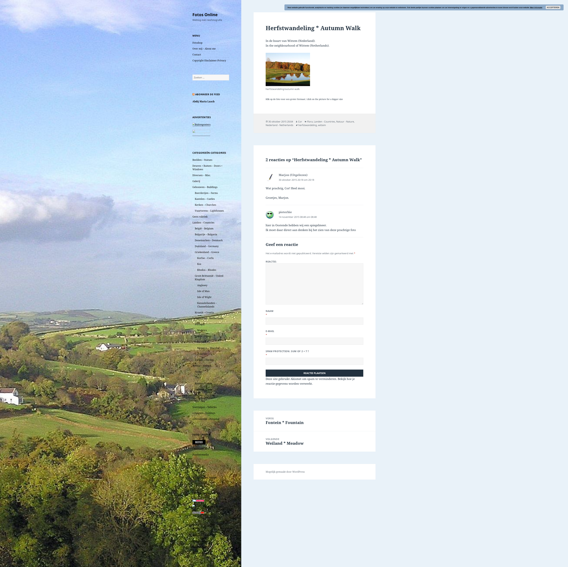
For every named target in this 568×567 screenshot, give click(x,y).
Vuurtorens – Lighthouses (209, 210)
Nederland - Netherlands (279, 125)
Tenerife (202, 354)
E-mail (270, 331)
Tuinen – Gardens (205, 395)
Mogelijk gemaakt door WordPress (285, 471)
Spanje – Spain (203, 336)
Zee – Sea (200, 401)
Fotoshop (197, 42)
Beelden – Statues (202, 159)
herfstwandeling (307, 125)
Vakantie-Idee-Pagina (204, 477)
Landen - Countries (324, 121)
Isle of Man (203, 291)
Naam (269, 311)
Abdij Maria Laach (203, 101)
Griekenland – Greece (207, 252)
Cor (300, 121)
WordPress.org (200, 553)
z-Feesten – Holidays (203, 413)
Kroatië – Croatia (204, 312)
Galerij (196, 181)
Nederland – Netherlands (209, 318)
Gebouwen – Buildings (204, 187)
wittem (322, 125)
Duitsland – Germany (207, 246)
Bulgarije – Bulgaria (206, 234)
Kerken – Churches (205, 204)
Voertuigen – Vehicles (204, 407)
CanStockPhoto (200, 448)
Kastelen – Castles (205, 199)
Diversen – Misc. (201, 175)
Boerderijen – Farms (206, 193)
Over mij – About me (204, 48)
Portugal (200, 324)
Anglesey (202, 285)
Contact (196, 54)
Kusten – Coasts (203, 383)
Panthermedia (200, 454)
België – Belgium (204, 228)
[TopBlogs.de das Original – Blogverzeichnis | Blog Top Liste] (198, 512)
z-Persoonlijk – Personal (205, 419)
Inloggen (197, 535)
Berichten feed (200, 541)
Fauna (198, 371)
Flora (198, 377)
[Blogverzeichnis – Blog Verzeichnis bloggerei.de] (198, 500)
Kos (199, 264)
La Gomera (203, 342)
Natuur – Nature (201, 365)
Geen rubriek (200, 216)
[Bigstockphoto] (198, 442)
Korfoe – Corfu (205, 258)
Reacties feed (200, 547)
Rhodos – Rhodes (206, 270)
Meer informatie (536, 7)
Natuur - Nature (345, 121)
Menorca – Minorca (208, 348)
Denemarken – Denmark (209, 240)
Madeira (202, 330)
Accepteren (553, 7)
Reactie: (271, 261)
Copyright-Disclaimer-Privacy (209, 60)
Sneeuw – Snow (203, 389)
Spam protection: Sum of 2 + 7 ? (287, 351)
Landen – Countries (203, 222)
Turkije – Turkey (204, 359)
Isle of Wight (204, 297)
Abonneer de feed (207, 94)
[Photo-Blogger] (208, 506)
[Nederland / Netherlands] (288, 69)
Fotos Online (205, 14)
